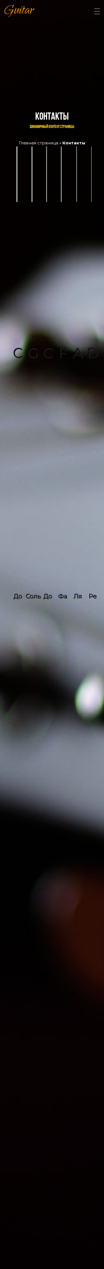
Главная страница (38, 142)
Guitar (19, 11)
